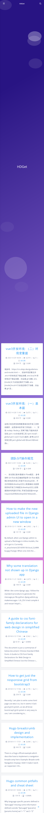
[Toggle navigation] (40, 3)
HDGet (21, 4)
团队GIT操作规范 (22, 458)
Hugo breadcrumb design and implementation (22, 732)
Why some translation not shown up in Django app (22, 570)
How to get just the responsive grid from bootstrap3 (22, 679)
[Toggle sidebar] (3, 3)
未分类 (22, 361)
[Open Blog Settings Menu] (38, 806)
